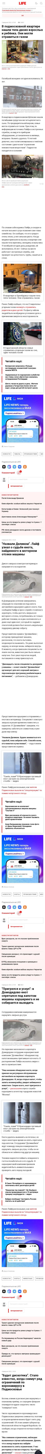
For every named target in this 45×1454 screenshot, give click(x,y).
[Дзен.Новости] (4, 467)
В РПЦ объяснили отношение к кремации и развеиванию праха (19, 963)
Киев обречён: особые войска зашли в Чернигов (22, 503)
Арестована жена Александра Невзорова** (20, 517)
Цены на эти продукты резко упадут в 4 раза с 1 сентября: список (22, 523)
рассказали (15, 1088)
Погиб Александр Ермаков (13, 498)
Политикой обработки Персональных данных (16, 10)
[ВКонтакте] (19, 467)
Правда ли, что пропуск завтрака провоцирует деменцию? (21, 1387)
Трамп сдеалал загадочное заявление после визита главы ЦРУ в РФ (20, 947)
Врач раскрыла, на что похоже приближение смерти (20, 939)
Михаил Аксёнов (9, 887)
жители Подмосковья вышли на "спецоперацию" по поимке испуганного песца (22, 790)
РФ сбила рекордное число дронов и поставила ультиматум (21, 531)
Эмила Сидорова (9, 446)
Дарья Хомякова (9, 1303)
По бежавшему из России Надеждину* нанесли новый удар (21, 1372)
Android (4, 69)
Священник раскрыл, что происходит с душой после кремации (21, 955)
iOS (8, 69)
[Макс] (9, 467)
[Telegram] (14, 467)
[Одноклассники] (25, 467)
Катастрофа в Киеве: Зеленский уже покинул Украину (20, 510)
